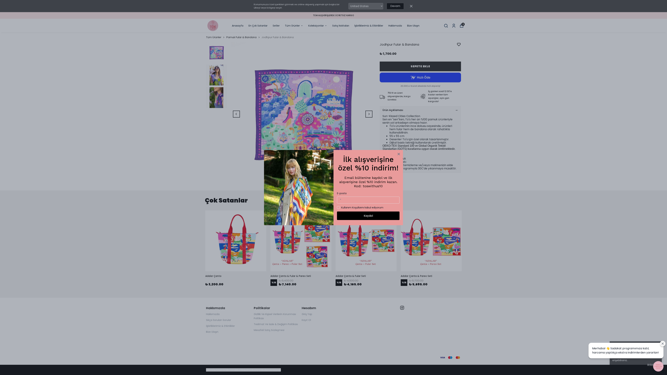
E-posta (342, 193)
